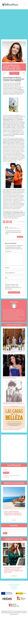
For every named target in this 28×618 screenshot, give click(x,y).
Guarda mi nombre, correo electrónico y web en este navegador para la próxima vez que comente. (13, 287)
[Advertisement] (14, 24)
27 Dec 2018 (4, 73)
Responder (20, 237)
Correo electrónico (10, 272)
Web (6, 278)
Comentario (8, 251)
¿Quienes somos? (14, 586)
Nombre (7, 267)
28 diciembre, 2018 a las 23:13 (14, 228)
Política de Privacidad (14, 584)
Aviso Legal (14, 587)
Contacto (14, 589)
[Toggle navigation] (24, 5)
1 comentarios (21, 221)
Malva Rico (23, 73)
